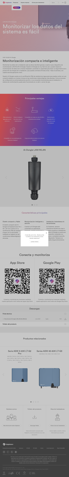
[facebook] (8, 452)
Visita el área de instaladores (57, 425)
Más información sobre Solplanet (11, 425)
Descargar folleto (34, 425)
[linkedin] (12, 452)
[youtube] (16, 452)
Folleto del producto (9, 324)
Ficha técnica (7, 314)
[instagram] (4, 452)
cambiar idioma (34, 241)
